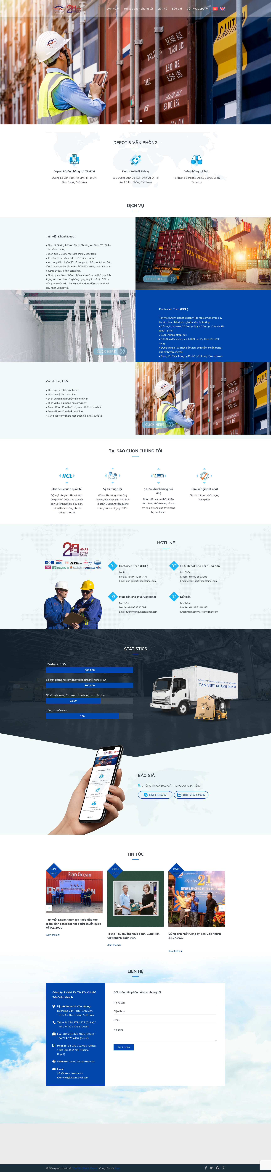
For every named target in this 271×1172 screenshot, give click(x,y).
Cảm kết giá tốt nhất (204, 489)
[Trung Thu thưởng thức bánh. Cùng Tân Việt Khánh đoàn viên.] (135, 899)
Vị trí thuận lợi (112, 489)
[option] (135, 62)
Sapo (117, 1168)
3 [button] (137, 121)
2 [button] (133, 121)
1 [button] (129, 121)
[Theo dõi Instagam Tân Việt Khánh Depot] (223, 1168)
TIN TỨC (135, 854)
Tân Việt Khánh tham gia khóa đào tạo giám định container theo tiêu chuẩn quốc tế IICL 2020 (73, 923)
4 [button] (141, 121)
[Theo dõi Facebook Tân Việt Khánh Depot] (205, 1168)
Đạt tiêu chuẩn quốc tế (67, 489)
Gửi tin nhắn (124, 1047)
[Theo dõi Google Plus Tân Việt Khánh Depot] (217, 1168)
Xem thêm (52, 934)
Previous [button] (25, 62)
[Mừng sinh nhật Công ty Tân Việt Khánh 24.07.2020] (196, 899)
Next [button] (245, 62)
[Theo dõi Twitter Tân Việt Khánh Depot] (211, 1168)
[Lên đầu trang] (262, 1156)
